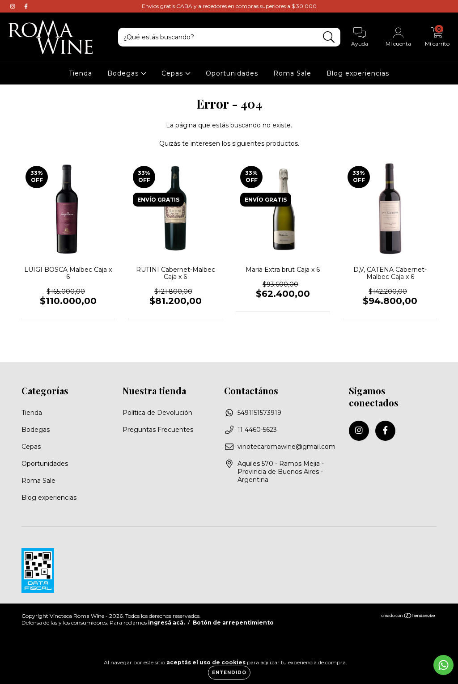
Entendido (229, 673)
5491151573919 (259, 413)
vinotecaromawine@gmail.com (286, 447)
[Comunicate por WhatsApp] (443, 665)
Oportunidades (232, 73)
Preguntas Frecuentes (158, 430)
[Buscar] (328, 37)
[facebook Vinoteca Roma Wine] (26, 6)
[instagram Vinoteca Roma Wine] (13, 6)
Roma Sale (292, 73)
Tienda (80, 73)
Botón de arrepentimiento (233, 622)
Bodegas (124, 73)
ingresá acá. (166, 622)
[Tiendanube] (409, 616)
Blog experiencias (358, 73)
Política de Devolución (157, 413)
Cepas (173, 73)
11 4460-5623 (257, 430)
